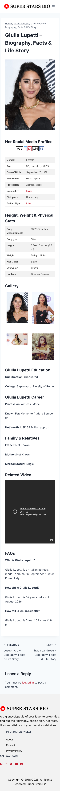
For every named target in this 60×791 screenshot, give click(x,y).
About (9, 739)
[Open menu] (53, 6)
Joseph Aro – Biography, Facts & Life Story (14, 652)
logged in (28, 682)
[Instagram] (7, 764)
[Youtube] (17, 764)
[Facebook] (2, 764)
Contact (10, 745)
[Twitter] (12, 764)
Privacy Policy (14, 751)
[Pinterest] (22, 764)
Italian (29, 191)
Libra (28, 203)
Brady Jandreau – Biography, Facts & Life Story (44, 652)
